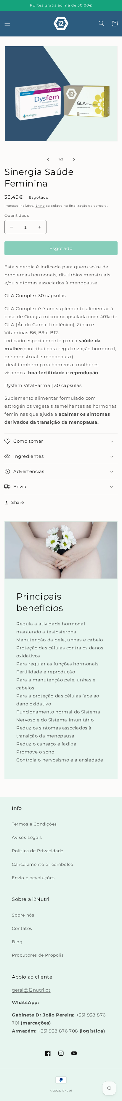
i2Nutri (67, 1090)
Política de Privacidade (37, 850)
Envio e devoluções (33, 877)
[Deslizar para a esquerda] (47, 159)
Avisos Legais (27, 837)
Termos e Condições (34, 824)
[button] (7, 23)
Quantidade (16, 215)
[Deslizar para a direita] (74, 159)
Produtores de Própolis (38, 955)
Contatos (22, 928)
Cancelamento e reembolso (42, 864)
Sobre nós (23, 915)
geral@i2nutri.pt (31, 990)
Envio (40, 206)
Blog (17, 941)
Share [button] (17, 502)
